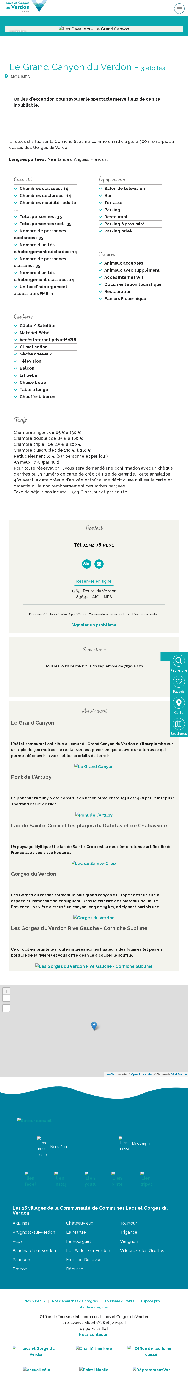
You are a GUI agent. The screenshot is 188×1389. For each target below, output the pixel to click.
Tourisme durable (120, 1301)
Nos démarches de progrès (75, 1301)
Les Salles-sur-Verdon (88, 1250)
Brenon (20, 1268)
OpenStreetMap (142, 1074)
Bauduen (21, 1259)
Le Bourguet (78, 1241)
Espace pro (150, 1301)
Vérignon (129, 1241)
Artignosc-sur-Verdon (34, 1232)
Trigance (128, 1232)
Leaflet (110, 1074)
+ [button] (6, 991)
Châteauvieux (79, 1223)
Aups (18, 1241)
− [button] (6, 998)
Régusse (74, 1268)
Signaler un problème (94, 625)
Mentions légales (93, 1307)
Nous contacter (94, 1334)
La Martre (76, 1232)
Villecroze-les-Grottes (142, 1250)
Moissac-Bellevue (84, 1259)
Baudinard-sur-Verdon (34, 1250)
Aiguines (21, 1223)
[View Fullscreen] (6, 1008)
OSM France (179, 1074)
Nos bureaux (35, 1301)
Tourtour (128, 1223)
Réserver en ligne (94, 581)
